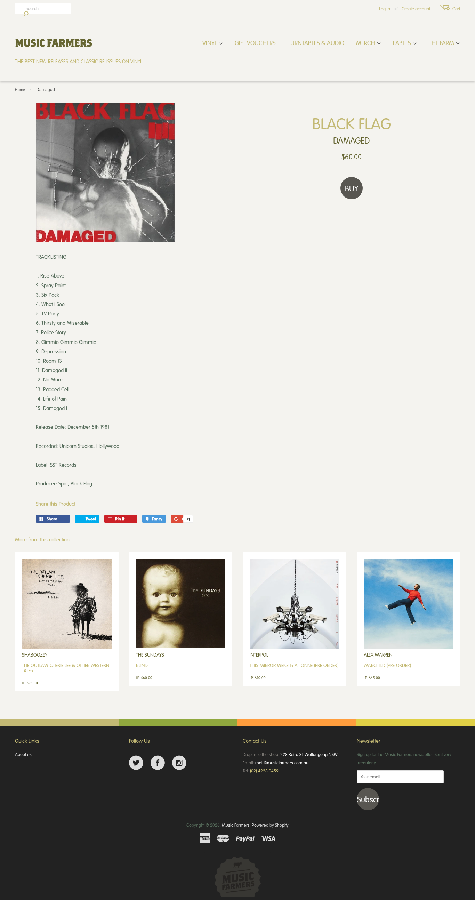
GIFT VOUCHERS (255, 43)
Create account (416, 9)
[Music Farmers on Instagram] (179, 763)
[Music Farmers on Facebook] (158, 763)
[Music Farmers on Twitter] (136, 763)
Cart (456, 9)
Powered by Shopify (270, 825)
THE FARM (442, 43)
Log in (384, 9)
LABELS (402, 43)
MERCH (366, 43)
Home (20, 89)
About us (23, 754)
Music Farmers (236, 825)
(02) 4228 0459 (264, 771)
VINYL (210, 43)
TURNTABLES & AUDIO (316, 43)
